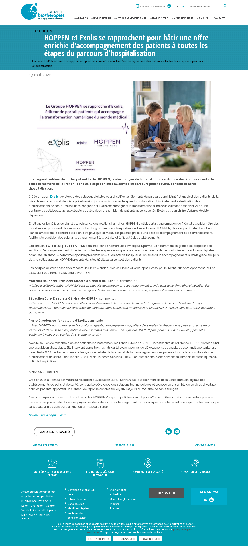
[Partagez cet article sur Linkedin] (168, 432)
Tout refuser (150, 538)
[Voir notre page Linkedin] (169, 6)
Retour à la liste (124, 444)
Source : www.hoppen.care (47, 415)
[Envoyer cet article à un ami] (176, 432)
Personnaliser (125, 538)
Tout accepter (98, 538)
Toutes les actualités (54, 431)
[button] (225, 5)
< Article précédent (44, 444)
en (182, 6)
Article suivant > (206, 444)
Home (36, 61)
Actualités (43, 31)
